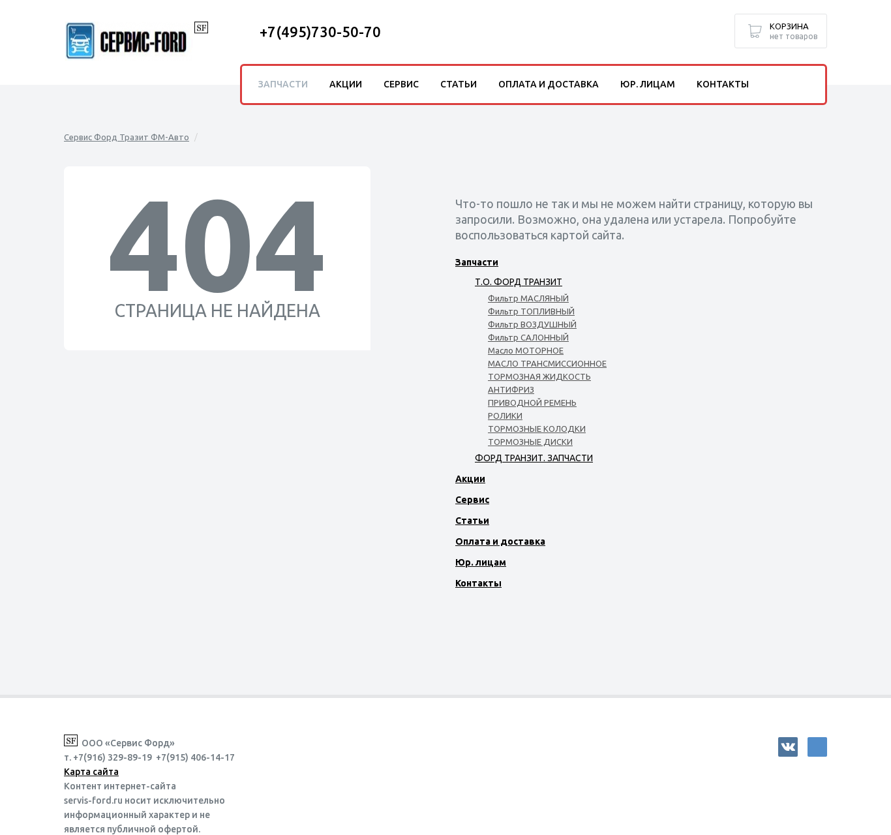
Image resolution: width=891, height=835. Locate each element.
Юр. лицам (480, 562)
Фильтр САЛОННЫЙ (528, 337)
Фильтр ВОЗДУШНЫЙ (532, 324)
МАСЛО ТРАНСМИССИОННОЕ (547, 363)
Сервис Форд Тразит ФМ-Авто (126, 137)
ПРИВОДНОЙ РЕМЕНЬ (532, 402)
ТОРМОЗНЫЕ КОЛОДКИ (537, 428)
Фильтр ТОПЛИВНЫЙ (531, 311)
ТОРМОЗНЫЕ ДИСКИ (530, 441)
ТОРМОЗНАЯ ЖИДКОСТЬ (539, 376)
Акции (470, 479)
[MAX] (817, 747)
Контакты (478, 583)
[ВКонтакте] (788, 747)
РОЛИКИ (505, 415)
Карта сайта (91, 772)
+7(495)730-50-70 (320, 31)
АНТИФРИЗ (511, 389)
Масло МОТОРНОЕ (526, 350)
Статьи (472, 520)
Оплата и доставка (500, 541)
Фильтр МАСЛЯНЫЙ (528, 298)
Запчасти (476, 262)
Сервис (472, 499)
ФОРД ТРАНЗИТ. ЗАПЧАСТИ (534, 458)
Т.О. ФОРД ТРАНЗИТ (518, 282)
